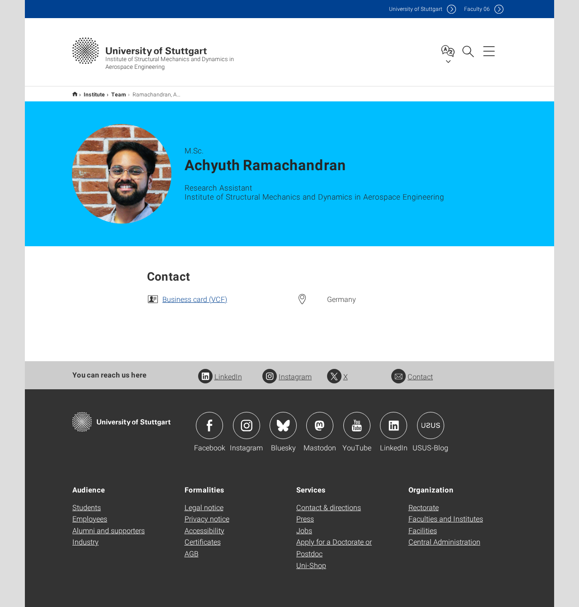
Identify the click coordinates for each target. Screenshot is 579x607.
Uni (415, 8)
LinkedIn (228, 376)
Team (118, 94)
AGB (192, 553)
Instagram (295, 376)
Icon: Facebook (209, 425)
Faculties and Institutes (445, 518)
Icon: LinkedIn (393, 425)
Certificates (203, 541)
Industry (85, 541)
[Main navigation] (488, 50)
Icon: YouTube (356, 425)
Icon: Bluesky (283, 425)
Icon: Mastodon (319, 425)
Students (86, 507)
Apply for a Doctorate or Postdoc (334, 547)
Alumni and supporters (108, 530)
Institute (94, 94)
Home (74, 93)
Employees (89, 518)
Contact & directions (328, 507)
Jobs (304, 530)
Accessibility (204, 530)
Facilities (422, 530)
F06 (477, 8)
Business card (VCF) (194, 299)
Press (305, 518)
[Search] (467, 50)
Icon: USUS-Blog (430, 425)
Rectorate (423, 507)
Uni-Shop (311, 565)
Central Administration (444, 541)
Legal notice (204, 507)
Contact (420, 376)
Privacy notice (207, 518)
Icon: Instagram (246, 425)
